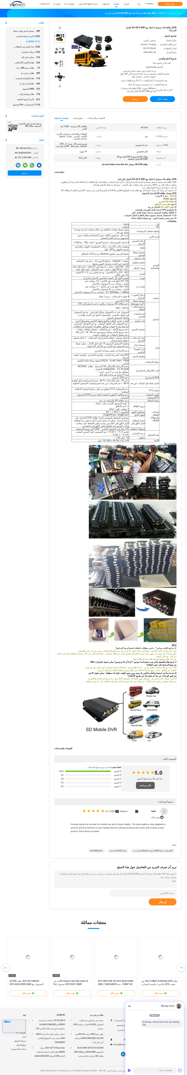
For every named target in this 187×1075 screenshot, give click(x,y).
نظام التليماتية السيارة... (27, 78)
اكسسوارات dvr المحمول (26, 104)
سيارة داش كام (30, 57)
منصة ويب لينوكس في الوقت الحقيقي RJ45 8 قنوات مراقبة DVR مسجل (88, 1024)
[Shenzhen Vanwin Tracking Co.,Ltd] (17, 4)
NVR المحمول (31, 89)
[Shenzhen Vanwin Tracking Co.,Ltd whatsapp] (32, 165)
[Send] (129, 1070)
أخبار (24, 1037)
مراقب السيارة (31, 52)
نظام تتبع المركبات (29, 94)
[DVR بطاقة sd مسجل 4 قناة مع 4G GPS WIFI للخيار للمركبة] (91, 51)
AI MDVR (33, 41)
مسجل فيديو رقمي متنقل (26, 31)
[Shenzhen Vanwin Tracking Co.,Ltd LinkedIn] (123, 1054)
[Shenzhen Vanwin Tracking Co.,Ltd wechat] (25, 165)
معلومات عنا (21, 1032)
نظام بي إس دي (30, 73)
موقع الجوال (21, 1045)
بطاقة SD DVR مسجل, (117, 851)
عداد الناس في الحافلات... (26, 47)
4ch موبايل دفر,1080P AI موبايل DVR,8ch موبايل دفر (153, 851)
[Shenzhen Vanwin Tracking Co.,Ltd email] (39, 165)
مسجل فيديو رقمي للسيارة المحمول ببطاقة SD (30, 124)
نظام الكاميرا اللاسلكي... (26, 62)
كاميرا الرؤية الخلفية (28, 99)
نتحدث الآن (170, 4)
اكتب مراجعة (145, 785)
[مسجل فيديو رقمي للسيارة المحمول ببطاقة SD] (13, 126)
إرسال (163, 902)
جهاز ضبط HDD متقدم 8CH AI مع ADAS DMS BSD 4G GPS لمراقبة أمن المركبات (89, 1038)
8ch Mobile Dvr (96, 851)
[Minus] (129, 1006)
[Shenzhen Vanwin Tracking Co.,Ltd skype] (18, 165)
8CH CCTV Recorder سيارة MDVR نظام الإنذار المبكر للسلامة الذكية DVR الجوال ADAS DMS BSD (50, 1052)
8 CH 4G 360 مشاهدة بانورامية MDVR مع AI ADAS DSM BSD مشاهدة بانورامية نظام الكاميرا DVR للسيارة (50, 1025)
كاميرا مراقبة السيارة (28, 36)
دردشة (24, 173)
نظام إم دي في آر (30, 83)
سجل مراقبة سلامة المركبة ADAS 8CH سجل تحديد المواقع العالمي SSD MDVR (50, 1038)
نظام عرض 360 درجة (28, 68)
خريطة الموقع (20, 1041)
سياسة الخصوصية (18, 1049)
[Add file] (180, 1070)
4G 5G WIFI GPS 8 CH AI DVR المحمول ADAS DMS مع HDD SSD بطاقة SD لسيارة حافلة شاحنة (88, 1052)
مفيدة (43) (155, 817)
